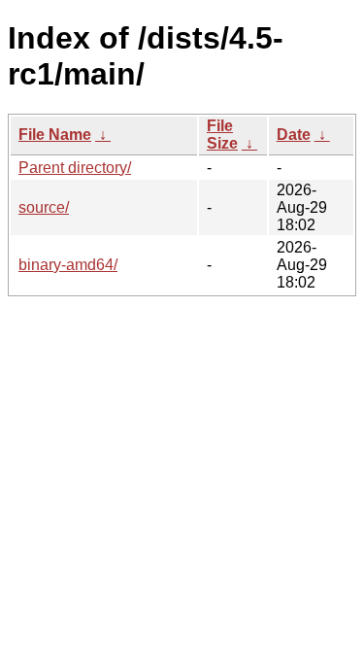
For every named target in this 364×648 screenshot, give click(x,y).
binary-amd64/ (67, 264)
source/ (43, 207)
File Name (54, 134)
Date (294, 134)
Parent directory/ (74, 167)
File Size (222, 135)
